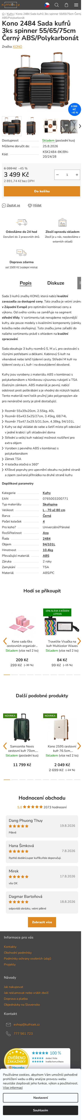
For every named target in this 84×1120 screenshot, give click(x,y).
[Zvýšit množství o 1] (77, 175)
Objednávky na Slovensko (22, 1005)
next (79, 641)
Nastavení (40, 1098)
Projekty (10, 964)
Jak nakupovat (13, 987)
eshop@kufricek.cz (27, 1024)
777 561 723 (23, 1033)
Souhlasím (40, 1110)
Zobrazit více (42, 922)
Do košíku (42, 191)
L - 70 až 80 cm (54, 510)
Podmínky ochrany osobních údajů (27, 958)
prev (5, 641)
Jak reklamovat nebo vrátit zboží (26, 993)
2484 (47, 538)
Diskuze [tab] (55, 283)
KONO (17, 46)
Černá (47, 516)
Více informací (13, 1088)
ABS (46, 556)
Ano (46, 533)
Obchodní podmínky (18, 953)
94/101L (49, 544)
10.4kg (48, 550)
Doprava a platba (16, 999)
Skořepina (50, 504)
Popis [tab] (26, 283)
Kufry (47, 493)
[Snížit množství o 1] (57, 175)
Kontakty (10, 947)
